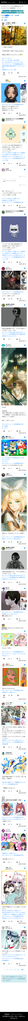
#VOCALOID (5, 912)
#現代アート (10, 782)
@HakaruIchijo (9, 475)
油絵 (22, 12)
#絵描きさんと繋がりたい (9, 200)
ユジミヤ (8, 829)
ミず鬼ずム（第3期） (11, 23)
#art (6, 782)
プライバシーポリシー (16, 1014)
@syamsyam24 (9, 869)
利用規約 (7, 1014)
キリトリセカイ (6, 10)
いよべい (8, 267)
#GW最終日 (5, 960)
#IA (3, 910)
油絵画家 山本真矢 (10, 304)
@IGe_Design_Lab (10, 438)
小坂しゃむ (8, 867)
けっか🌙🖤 (9, 702)
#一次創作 (5, 426)
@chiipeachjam (9, 754)
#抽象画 (17, 782)
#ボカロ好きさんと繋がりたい (13, 910)
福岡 (19, 12)
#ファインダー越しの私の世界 (10, 60)
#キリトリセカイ (7, 58)
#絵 (24, 334)
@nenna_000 (9, 170)
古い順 (11, 15)
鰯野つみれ (8, 436)
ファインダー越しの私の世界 (17, 10)
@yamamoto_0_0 (9, 120)
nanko (7, 169)
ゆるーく (8, 926)
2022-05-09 (22, 470)
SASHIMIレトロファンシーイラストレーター (13, 628)
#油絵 (7, 66)
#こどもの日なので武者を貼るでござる (13, 457)
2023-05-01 (22, 115)
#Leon (18, 332)
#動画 (21, 334)
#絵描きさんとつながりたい (10, 614)
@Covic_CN (4, 801)
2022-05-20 (22, 165)
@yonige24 (8, 81)
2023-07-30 (22, 76)
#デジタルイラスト (11, 336)
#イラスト (20, 154)
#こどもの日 (5, 459)
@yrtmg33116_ (9, 928)
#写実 (3, 336)
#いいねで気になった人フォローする (12, 62)
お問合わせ (22, 1016)
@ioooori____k (9, 589)
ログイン (13, 978)
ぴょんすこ (8, 344)
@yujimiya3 (8, 831)
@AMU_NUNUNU (10, 665)
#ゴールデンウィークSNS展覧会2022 (12, 64)
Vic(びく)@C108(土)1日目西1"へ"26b (11, 800)
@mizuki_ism (9, 24)
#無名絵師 (5, 744)
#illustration (17, 539)
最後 (22, 969)
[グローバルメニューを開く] (25, 2)
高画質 (5, 20)
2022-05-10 (22, 433)
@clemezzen (8, 704)
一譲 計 (7, 474)
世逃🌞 (7, 80)
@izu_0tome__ (5, 629)
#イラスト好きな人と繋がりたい (11, 153)
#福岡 (3, 66)
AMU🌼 (8, 664)
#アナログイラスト (13, 956)
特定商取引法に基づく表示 (10, 1016)
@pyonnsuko (9, 346)
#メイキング (5, 332)
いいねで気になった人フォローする (9, 12)
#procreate (13, 332)
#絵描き (15, 154)
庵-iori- (8, 587)
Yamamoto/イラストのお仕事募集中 (15, 118)
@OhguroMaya (9, 305)
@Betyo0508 (9, 269)
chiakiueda (9, 752)
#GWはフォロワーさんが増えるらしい (13, 156)
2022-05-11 (22, 264)
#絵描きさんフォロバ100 (9, 69)
